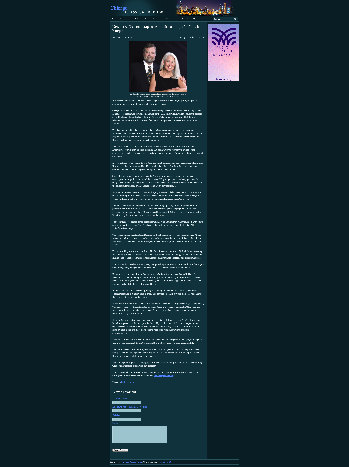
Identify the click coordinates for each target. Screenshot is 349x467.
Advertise (185, 19)
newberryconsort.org (164, 375)
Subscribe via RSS (164, 462)
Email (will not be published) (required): (130, 407)
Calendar (156, 19)
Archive (167, 19)
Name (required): (120, 398)
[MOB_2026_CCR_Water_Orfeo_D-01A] (224, 81)
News (147, 19)
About (175, 19)
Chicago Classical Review (137, 8)
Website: (116, 415)
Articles (138, 19)
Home (114, 19)
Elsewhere (197, 19)
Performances (125, 19)
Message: (116, 423)
